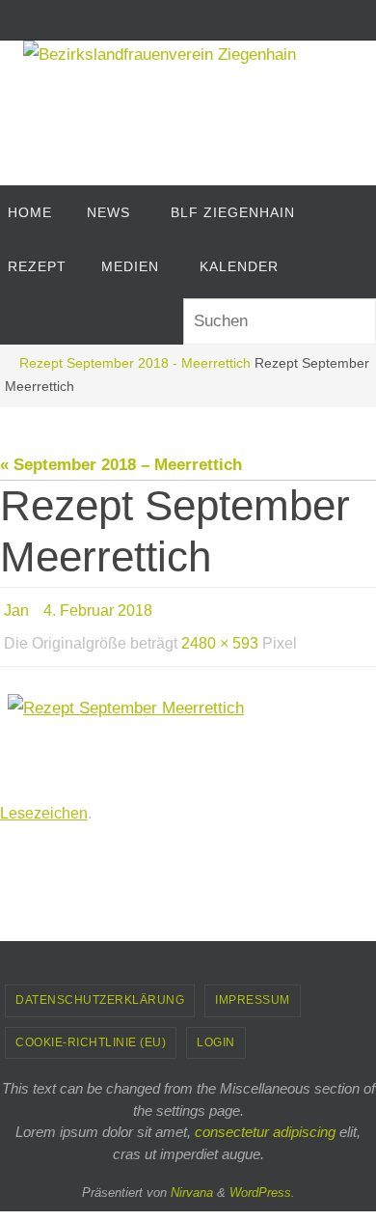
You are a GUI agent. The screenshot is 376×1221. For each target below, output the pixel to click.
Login (216, 1028)
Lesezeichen (44, 799)
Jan (16, 607)
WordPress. (262, 1178)
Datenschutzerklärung (99, 985)
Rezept (41, 363)
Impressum (252, 985)
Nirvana (192, 1178)
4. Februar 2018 (97, 607)
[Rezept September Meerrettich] (188, 727)
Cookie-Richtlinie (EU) (90, 1028)
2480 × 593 (219, 634)
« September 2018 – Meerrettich (121, 465)
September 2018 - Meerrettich (159, 363)
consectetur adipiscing (265, 1117)
